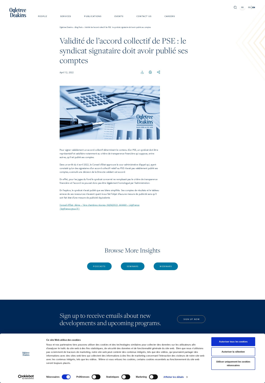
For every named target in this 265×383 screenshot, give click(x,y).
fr (249, 7)
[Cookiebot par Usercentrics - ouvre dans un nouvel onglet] (26, 377)
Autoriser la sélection (233, 351)
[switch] (96, 376)
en (253, 7)
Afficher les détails (173, 377)
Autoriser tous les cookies (233, 341)
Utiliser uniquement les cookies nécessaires (233, 363)
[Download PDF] (142, 72)
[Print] (150, 72)
